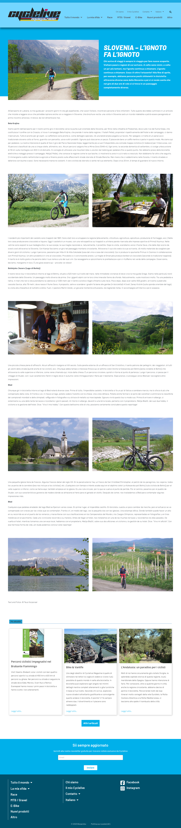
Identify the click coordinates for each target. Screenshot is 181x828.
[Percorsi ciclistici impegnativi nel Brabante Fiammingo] (35, 643)
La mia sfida (93, 17)
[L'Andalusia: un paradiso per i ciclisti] (145, 646)
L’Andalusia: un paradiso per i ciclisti (143, 667)
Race (109, 17)
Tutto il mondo (71, 17)
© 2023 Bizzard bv (78, 824)
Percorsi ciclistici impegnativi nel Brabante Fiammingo (31, 664)
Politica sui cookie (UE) (100, 824)
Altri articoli (90, 723)
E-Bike (138, 17)
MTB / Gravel (124, 17)
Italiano (158, 12)
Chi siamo (120, 12)
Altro (169, 17)
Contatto (146, 12)
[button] (169, 11)
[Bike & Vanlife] (90, 646)
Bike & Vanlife (74, 667)
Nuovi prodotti (154, 17)
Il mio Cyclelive (133, 12)
